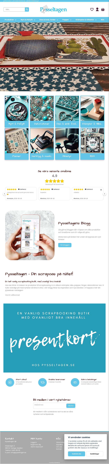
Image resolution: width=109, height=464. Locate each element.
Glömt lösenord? (37, 447)
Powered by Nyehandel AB (54, 462)
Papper (65, 19)
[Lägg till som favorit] (92, 9)
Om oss (59, 447)
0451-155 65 (16, 450)
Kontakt (59, 449)
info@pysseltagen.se (18, 452)
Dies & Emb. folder (47, 19)
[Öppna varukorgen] (103, 9)
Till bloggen (65, 245)
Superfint (43, 192)
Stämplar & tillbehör (85, 19)
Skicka (70, 405)
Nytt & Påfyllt (27, 19)
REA (102, 19)
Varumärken (60, 442)
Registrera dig (36, 445)
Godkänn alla (76, 454)
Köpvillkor (59, 445)
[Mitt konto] (97, 9)
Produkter (9, 19)
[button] (4, 193)
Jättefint (76, 192)
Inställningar (94, 454)
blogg (50, 288)
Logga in (34, 442)
